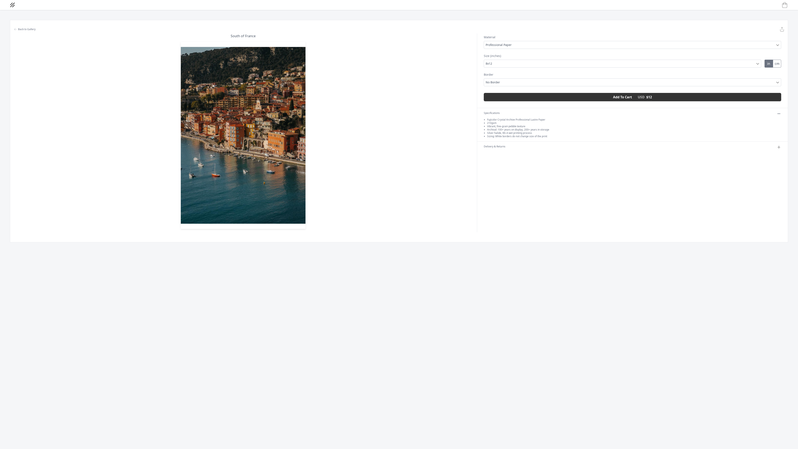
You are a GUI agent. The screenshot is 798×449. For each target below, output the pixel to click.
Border (488, 74)
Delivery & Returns (494, 146)
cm (777, 63)
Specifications (492, 113)
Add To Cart (632, 97)
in (768, 63)
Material (489, 37)
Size (492, 56)
